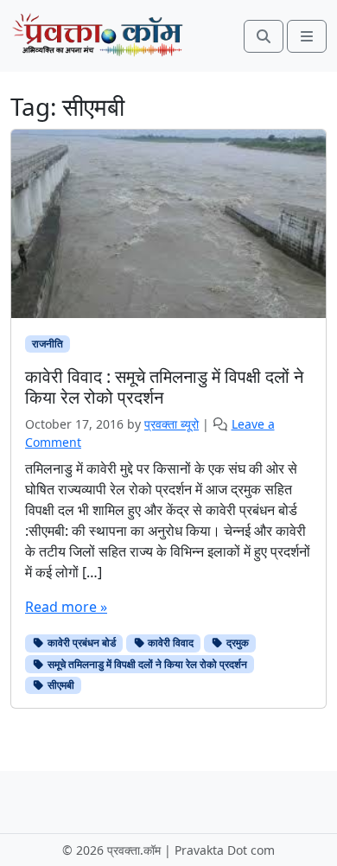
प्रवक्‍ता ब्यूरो (171, 424)
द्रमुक (236, 642)
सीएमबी (59, 685)
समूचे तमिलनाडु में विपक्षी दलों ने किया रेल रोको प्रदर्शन (146, 664)
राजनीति (47, 343)
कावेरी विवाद (169, 642)
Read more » (66, 606)
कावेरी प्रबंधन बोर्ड (80, 642)
